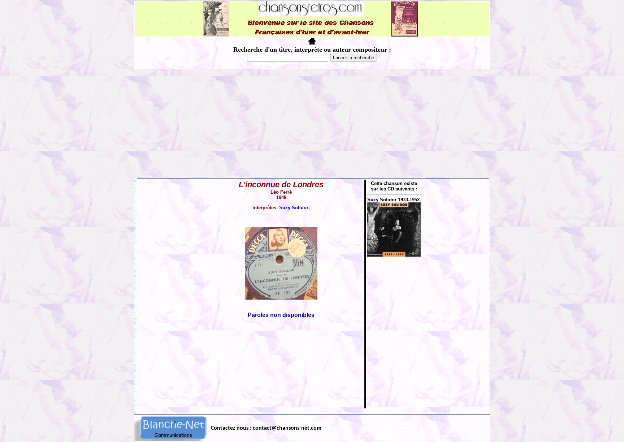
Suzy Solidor (293, 207)
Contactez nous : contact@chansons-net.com (266, 428)
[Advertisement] (312, 123)
